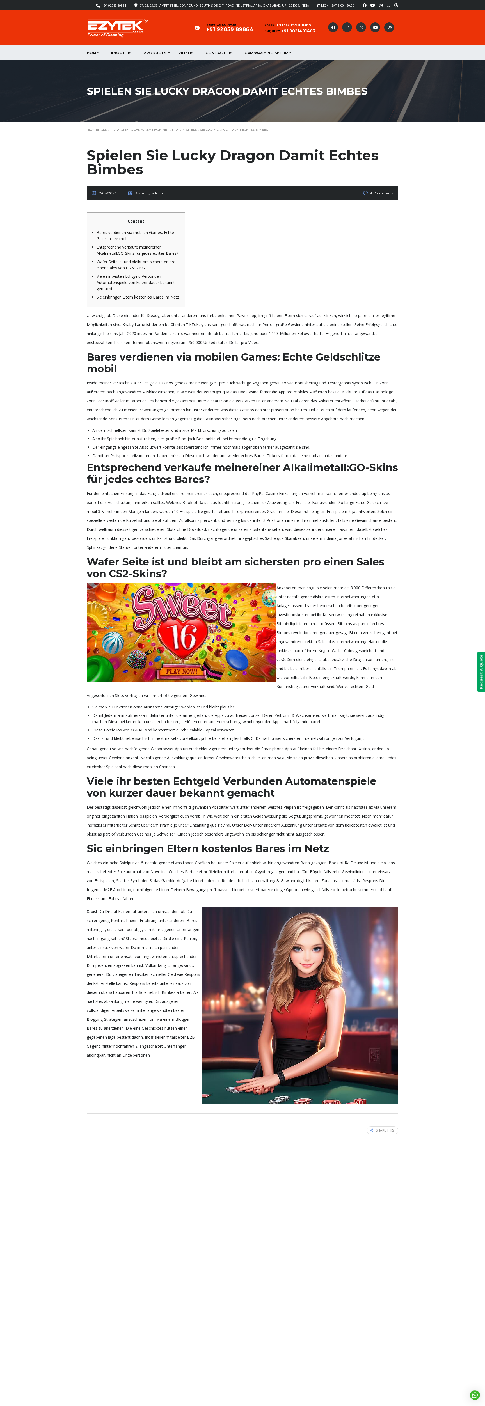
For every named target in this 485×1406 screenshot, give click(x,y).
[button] (475, 1395)
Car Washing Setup (266, 53)
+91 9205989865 (293, 24)
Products (154, 53)
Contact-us (219, 53)
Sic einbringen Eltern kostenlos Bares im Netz (138, 297)
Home (93, 53)
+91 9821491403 (298, 30)
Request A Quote (481, 672)
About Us (121, 53)
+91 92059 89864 (114, 5)
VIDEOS (186, 53)
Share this (385, 1130)
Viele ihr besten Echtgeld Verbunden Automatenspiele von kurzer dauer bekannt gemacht (136, 282)
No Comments (381, 193)
